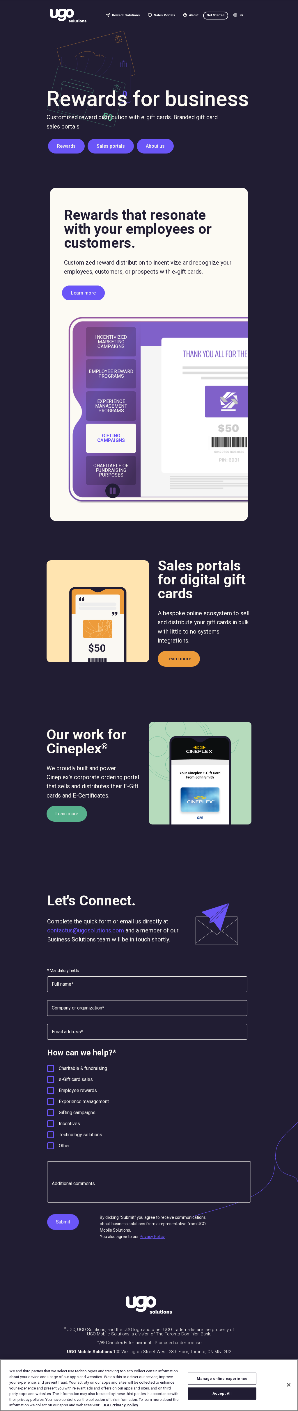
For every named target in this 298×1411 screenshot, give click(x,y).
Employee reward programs (111, 374)
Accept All (222, 1393)
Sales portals (111, 146)
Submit (63, 1222)
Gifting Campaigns (111, 438)
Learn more (83, 293)
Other (64, 1145)
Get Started (216, 15)
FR (241, 15)
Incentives (69, 1123)
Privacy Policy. (152, 1236)
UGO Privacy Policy (120, 1405)
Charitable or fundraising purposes (111, 470)
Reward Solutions (126, 15)
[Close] (288, 1384)
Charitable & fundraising (83, 1068)
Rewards (66, 146)
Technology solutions (80, 1134)
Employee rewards (78, 1090)
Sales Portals (164, 15)
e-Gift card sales (76, 1079)
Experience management (84, 1101)
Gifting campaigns (77, 1112)
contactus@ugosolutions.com (85, 930)
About (193, 15)
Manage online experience (222, 1378)
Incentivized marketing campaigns (111, 341)
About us (155, 146)
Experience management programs (111, 406)
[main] (149, 1385)
